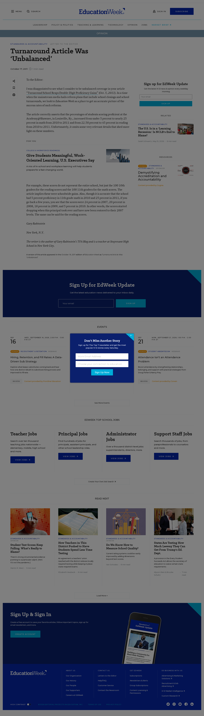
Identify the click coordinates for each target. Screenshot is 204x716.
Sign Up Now (102, 372)
